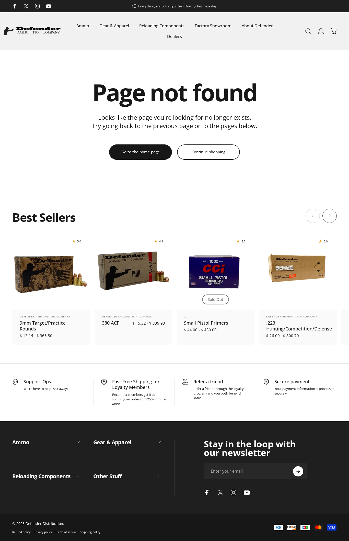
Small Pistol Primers (206, 322)
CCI (186, 316)
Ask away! (60, 388)
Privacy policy (43, 532)
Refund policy (21, 532)
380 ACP (111, 322)
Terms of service (66, 532)
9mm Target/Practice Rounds (43, 325)
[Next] (329, 216)
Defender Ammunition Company (45, 316)
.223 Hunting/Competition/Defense (299, 325)
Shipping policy (90, 532)
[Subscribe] (298, 471)
